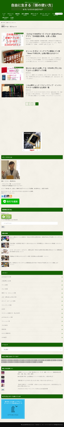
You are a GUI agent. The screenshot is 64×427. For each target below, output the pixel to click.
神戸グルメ (28, 362)
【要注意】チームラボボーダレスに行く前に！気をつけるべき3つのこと (35, 380)
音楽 (4, 329)
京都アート (22, 360)
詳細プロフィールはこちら (7, 193)
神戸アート (22, 362)
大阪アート (47, 360)
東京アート (4, 362)
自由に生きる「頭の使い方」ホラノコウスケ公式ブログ (41, 424)
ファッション (6, 321)
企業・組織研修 (25, 14)
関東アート (33, 362)
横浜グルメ (16, 362)
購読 (3, 227)
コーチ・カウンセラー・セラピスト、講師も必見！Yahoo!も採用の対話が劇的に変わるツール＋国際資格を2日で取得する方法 (36, 250)
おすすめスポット (7, 317)
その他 (11, 18)
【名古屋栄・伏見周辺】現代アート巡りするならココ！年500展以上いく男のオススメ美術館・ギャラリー (36, 244)
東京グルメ (10, 362)
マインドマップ (6, 305)
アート (5, 285)
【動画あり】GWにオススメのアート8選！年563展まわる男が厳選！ (29, 256)
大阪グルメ (53, 360)
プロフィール (10, 14)
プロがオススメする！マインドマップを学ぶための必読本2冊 (33, 388)
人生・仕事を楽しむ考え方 (9, 297)
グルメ (5, 289)
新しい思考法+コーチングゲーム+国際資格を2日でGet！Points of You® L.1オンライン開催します (34, 263)
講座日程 (17, 14)
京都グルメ (28, 360)
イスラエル (4, 360)
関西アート (39, 362)
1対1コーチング (34, 14)
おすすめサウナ (6, 276)
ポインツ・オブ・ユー (45, 14)
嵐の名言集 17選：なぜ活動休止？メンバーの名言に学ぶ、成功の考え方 (35, 376)
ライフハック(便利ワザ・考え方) (11, 313)
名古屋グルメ (41, 360)
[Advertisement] (32, 121)
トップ (3, 14)
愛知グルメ (59, 360)
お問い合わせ (5, 18)
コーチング (16, 360)
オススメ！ (10, 360)
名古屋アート (34, 360)
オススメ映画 (6, 333)
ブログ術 (4, 325)
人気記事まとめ (6, 281)
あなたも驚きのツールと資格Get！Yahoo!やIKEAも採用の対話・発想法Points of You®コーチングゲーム (36, 237)
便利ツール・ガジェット (9, 293)
